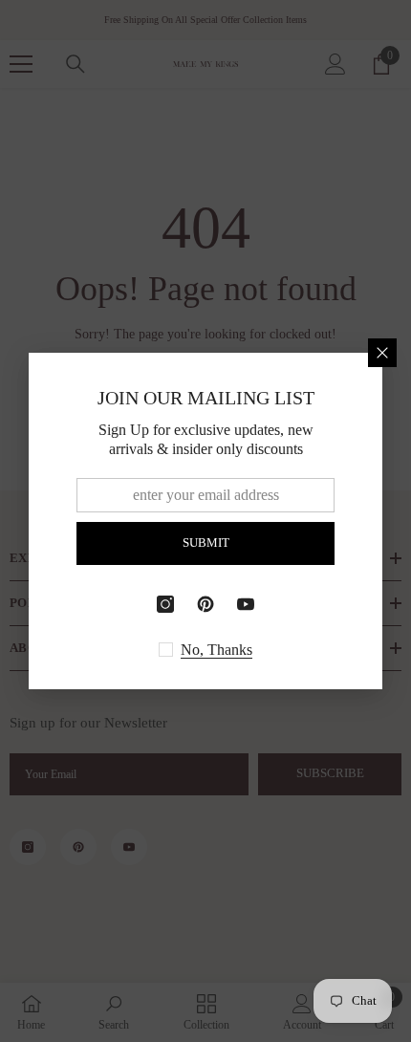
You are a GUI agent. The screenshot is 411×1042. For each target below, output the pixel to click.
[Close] (382, 352)
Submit (206, 543)
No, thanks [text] (216, 649)
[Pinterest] (205, 604)
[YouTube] (246, 604)
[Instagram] (165, 604)
